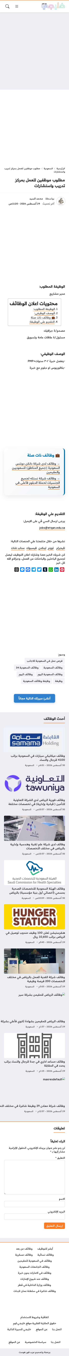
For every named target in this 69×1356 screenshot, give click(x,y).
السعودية (48, 168)
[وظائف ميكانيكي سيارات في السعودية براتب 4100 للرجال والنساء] (34, 747)
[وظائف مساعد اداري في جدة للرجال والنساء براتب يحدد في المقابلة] (34, 1053)
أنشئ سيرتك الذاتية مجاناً (34, 698)
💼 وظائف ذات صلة (43, 317)
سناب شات (18, 548)
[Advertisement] (34, 51)
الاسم (62, 1198)
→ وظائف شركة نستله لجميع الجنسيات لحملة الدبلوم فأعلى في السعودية (37, 483)
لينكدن (42, 548)
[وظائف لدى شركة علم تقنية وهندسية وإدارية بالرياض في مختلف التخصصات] (34, 836)
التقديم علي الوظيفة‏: (42, 321)
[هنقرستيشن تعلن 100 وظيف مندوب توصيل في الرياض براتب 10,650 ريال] (34, 924)
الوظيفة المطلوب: (44, 309)
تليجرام (60, 548)
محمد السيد (36, 198)
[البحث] (7, 6)
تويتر (51, 548)
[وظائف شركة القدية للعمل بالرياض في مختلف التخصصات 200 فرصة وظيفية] (34, 968)
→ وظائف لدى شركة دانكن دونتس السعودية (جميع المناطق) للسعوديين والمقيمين (36, 468)
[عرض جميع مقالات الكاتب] (61, 201)
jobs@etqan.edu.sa (52, 527)
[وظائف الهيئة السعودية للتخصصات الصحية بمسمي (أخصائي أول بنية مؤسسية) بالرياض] (34, 880)
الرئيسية (60, 168)
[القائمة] (16, 6)
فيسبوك (31, 548)
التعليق (60, 1157)
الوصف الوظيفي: (44, 313)
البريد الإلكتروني (56, 1211)
